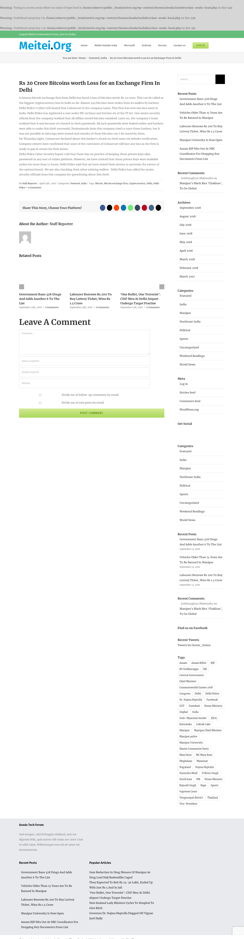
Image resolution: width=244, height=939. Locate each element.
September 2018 (190, 207)
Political (185, 330)
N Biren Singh (210, 773)
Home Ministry (213, 705)
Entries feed (187, 392)
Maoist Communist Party (194, 748)
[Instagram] (200, 430)
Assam (183, 663)
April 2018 (186, 250)
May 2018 (186, 242)
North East (185, 779)
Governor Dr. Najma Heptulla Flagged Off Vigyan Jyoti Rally (121, 915)
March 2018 (187, 259)
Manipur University (191, 742)
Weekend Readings (192, 356)
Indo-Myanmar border (193, 718)
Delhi (149, 183)
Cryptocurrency (137, 183)
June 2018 (186, 233)
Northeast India (190, 321)
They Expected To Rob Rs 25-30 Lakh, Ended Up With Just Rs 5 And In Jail (121, 885)
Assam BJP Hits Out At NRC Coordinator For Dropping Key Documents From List (199, 154)
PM (198, 779)
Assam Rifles (198, 663)
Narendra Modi (188, 773)
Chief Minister (187, 681)
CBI (205, 669)
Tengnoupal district (191, 797)
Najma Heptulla (204, 767)
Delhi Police (212, 693)
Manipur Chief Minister (208, 730)
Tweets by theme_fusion (194, 645)
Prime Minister (213, 779)
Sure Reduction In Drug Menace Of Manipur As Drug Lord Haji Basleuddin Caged (119, 875)
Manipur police (188, 736)
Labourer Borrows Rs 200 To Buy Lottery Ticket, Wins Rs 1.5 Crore (91, 298)
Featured (75, 183)
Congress (184, 693)
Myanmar (202, 761)
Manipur (185, 313)
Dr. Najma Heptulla (190, 699)
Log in (184, 384)
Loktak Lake (203, 724)
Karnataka (185, 724)
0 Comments (34, 187)
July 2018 (185, 224)
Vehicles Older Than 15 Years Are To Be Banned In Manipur (46, 888)
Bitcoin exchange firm (116, 183)
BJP (213, 663)
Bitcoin (99, 183)
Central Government (191, 675)
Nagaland (185, 767)
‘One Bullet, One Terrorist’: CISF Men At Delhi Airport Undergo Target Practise (140, 298)
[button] (217, 45)
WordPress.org (189, 409)
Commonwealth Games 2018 (196, 687)
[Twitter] (190, 430)
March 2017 (187, 276)
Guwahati (194, 705)
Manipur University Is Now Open (201, 140)
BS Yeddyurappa (189, 669)
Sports (184, 338)
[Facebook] (181, 430)
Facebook (212, 699)
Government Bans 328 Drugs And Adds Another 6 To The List (40, 298)
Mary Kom (185, 754)
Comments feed (190, 401)
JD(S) (214, 718)
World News (187, 364)
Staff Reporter (29, 183)
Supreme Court (188, 791)
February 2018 (189, 268)
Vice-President (188, 803)
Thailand (212, 797)
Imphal (183, 712)
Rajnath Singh (187, 785)
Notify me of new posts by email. (83, 402)
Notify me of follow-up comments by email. (90, 394)
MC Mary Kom (204, 754)
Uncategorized (189, 347)
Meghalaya (185, 761)
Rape (203, 785)
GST (181, 705)
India (83, 183)
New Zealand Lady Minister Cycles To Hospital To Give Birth (121, 905)
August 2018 (188, 216)
